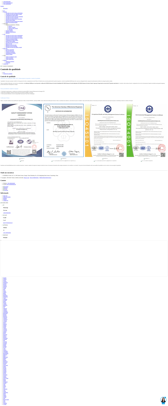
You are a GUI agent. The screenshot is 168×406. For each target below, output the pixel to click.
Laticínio (10, 26)
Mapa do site (26, 177)
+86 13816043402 (7, 4)
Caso (4, 34)
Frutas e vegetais (11, 27)
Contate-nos (5, 63)
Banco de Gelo (9, 43)
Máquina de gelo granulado (11, 46)
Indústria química (9, 30)
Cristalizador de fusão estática (12, 15)
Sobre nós (5, 48)
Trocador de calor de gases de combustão (14, 16)
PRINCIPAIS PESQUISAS (45, 177)
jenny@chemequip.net (7, 2)
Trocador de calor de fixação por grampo (14, 21)
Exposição (8, 62)
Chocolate (10, 29)
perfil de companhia (10, 49)
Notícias (5, 60)
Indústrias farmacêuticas (11, 32)
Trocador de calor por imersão (12, 17)
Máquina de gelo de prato (11, 45)
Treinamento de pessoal (10, 53)
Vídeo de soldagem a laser (11, 56)
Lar (4, 10)
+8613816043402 (7, 1)
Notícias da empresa (10, 61)
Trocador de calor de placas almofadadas (14, 13)
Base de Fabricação (10, 50)
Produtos (5, 11)
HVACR (7, 33)
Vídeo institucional (10, 59)
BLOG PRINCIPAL (34, 177)
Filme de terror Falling (10, 20)
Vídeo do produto (9, 58)
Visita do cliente (9, 54)
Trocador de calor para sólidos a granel (14, 14)
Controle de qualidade (10, 52)
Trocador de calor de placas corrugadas (14, 19)
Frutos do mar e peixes (13, 28)
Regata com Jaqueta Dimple (11, 22)
